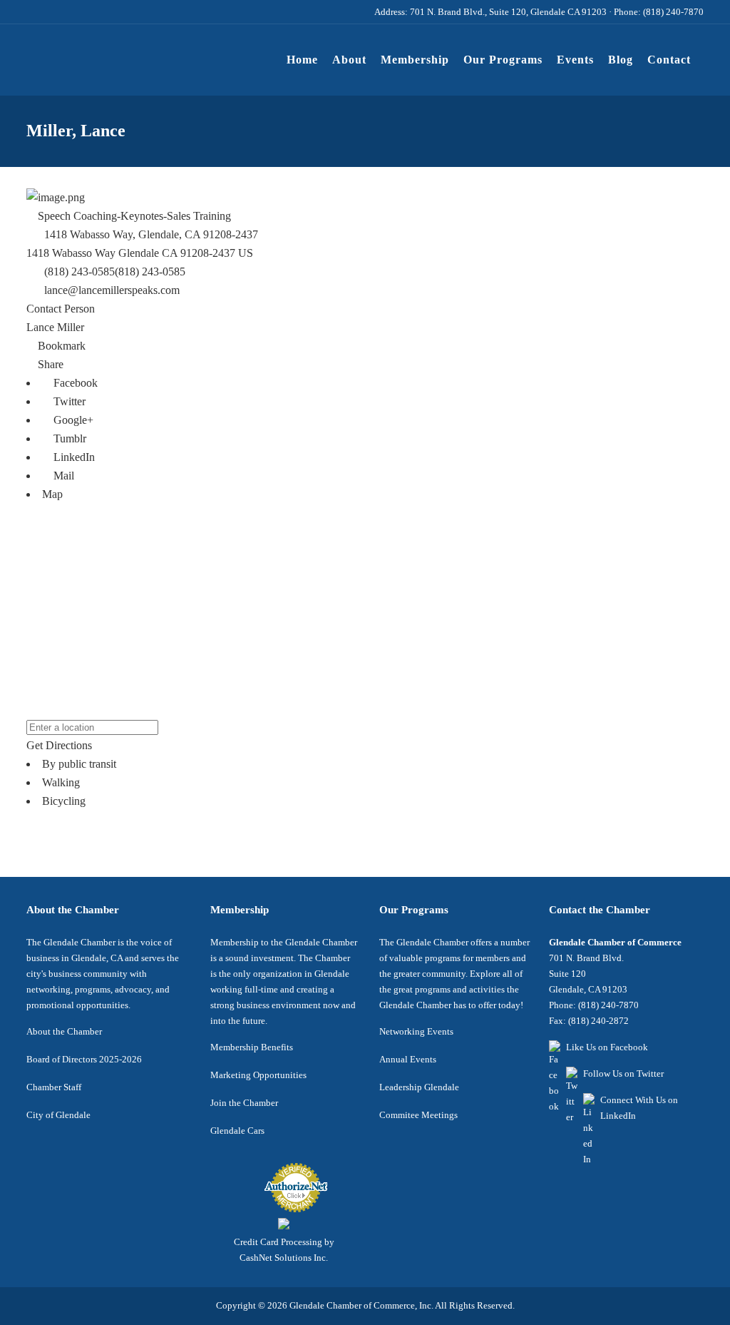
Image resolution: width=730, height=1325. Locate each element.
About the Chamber (64, 1031)
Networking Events (416, 1031)
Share (49, 364)
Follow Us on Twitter (623, 1073)
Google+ (72, 420)
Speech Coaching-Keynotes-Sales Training (133, 216)
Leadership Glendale (419, 1087)
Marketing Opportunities (258, 1075)
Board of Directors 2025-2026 (84, 1059)
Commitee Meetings (418, 1115)
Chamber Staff (53, 1087)
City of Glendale (58, 1115)
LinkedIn (73, 457)
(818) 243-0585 (150, 271)
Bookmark (60, 346)
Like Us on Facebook (607, 1047)
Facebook (74, 383)
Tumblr (68, 438)
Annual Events (407, 1059)
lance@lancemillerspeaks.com (112, 290)
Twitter (68, 401)
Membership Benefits (251, 1047)
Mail (62, 475)
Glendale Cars (237, 1130)
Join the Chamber (244, 1102)
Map (52, 494)
